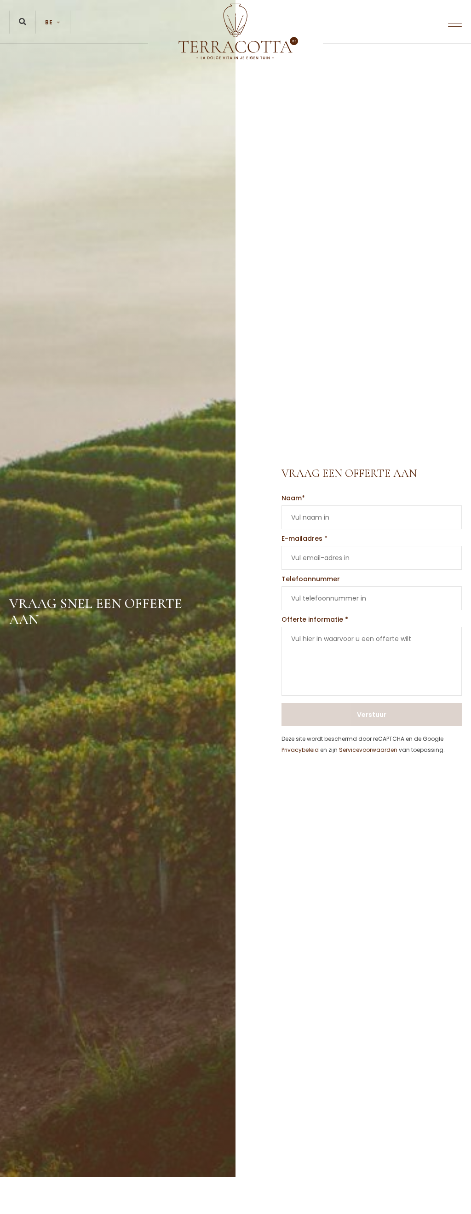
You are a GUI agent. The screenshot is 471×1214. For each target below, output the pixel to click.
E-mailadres (304, 538)
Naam (293, 498)
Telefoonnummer (310, 579)
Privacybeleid (300, 750)
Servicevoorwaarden (368, 750)
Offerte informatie (314, 619)
